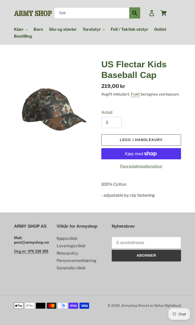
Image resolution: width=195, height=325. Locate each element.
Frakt (135, 94)
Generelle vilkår (71, 268)
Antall (106, 112)
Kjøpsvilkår (67, 238)
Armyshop (129, 305)
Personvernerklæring (76, 260)
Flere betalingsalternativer (141, 166)
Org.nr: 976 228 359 (31, 251)
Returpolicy (67, 253)
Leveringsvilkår (71, 245)
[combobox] (97, 13)
